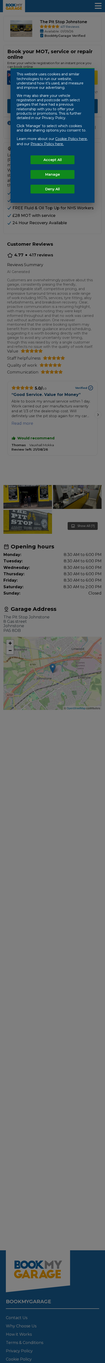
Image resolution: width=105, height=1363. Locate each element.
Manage (52, 174)
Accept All (52, 160)
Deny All (52, 189)
